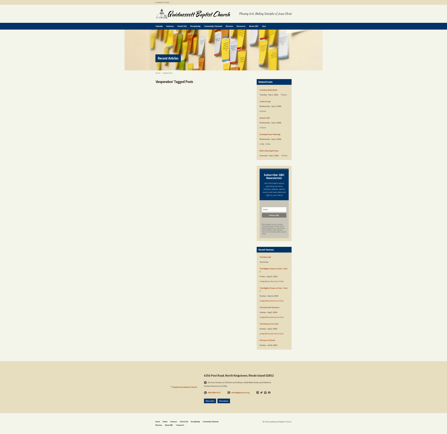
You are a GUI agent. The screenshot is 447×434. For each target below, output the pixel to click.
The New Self (265, 257)
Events (165, 421)
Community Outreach (213, 26)
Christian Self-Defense (269, 307)
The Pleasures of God (269, 324)
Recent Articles (168, 58)
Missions (229, 26)
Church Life (182, 26)
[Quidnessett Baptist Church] (184, 387)
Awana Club (265, 118)
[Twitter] (261, 392)
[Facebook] (257, 392)
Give (264, 26)
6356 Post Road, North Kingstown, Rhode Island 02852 (239, 375)
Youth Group (265, 101)
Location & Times (162, 2)
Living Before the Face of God (271, 281)
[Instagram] (265, 392)
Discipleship (195, 26)
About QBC (254, 26)
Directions (223, 401)
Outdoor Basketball (268, 90)
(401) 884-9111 (214, 392)
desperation (167, 73)
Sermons (170, 26)
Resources (241, 26)
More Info (210, 401)
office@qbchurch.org (240, 392)
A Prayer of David (267, 340)
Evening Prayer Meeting (270, 134)
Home (157, 73)
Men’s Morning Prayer (269, 151)
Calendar (159, 26)
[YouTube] (269, 392)
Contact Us (180, 425)
